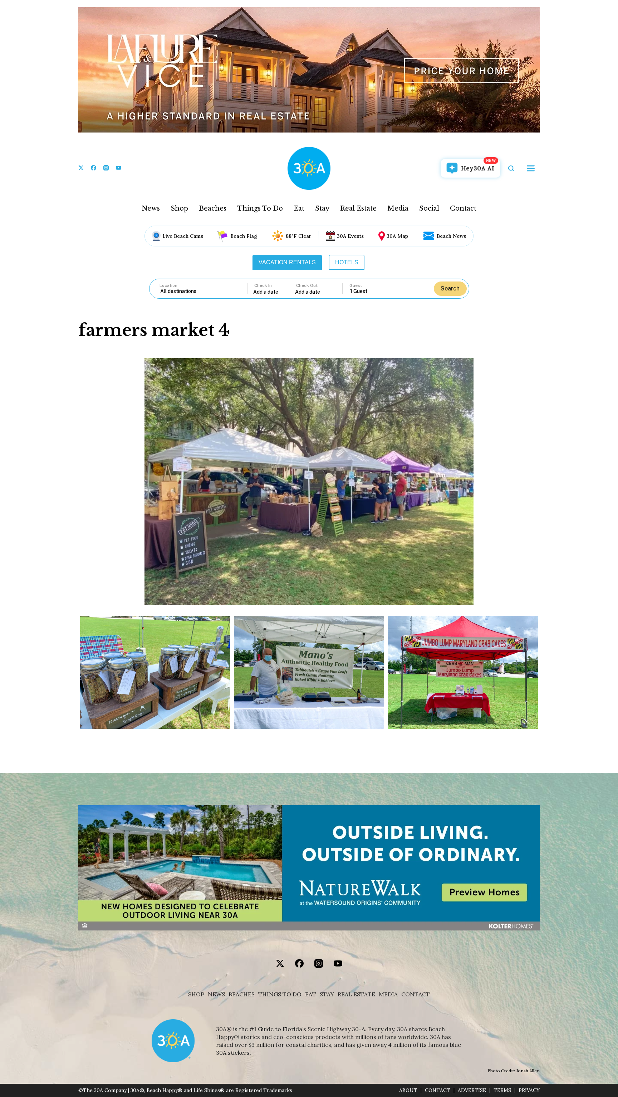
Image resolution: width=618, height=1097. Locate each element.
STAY (327, 994)
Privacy (529, 1090)
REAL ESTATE (356, 994)
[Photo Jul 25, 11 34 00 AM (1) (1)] (155, 672)
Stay (322, 208)
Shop (179, 208)
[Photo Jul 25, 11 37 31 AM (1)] (309, 672)
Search (450, 288)
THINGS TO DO (279, 994)
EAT (310, 994)
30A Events (350, 236)
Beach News (451, 236)
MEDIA (388, 994)
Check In (263, 285)
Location (168, 285)
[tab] (287, 262)
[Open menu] (531, 168)
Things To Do (260, 208)
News (151, 208)
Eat (299, 208)
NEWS (216, 994)
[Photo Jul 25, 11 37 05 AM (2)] (463, 672)
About (408, 1090)
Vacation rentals (287, 262)
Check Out (307, 285)
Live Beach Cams (182, 236)
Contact (463, 208)
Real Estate (358, 208)
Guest (355, 285)
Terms (502, 1090)
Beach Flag (243, 236)
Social (429, 208)
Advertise (472, 1090)
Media (397, 208)
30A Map (397, 236)
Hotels (346, 262)
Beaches (212, 208)
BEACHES (242, 994)
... (274, 292)
